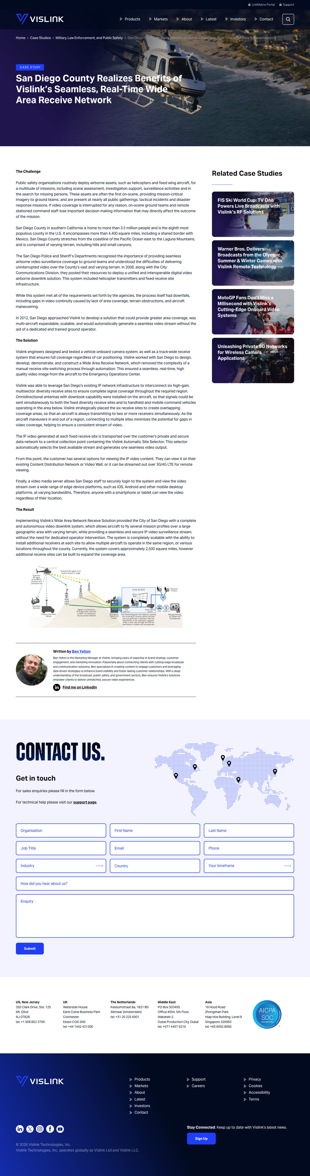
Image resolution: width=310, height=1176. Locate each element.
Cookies (255, 1085)
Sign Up (201, 1138)
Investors (238, 19)
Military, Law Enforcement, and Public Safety (89, 38)
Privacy (255, 1079)
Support (288, 4)
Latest (211, 19)
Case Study (30, 67)
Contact (266, 19)
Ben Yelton (81, 651)
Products (132, 19)
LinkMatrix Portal (263, 4)
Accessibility (259, 1092)
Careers (198, 1085)
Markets (161, 19)
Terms (254, 1099)
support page (84, 802)
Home (20, 38)
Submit (30, 948)
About (187, 19)
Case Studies (40, 38)
